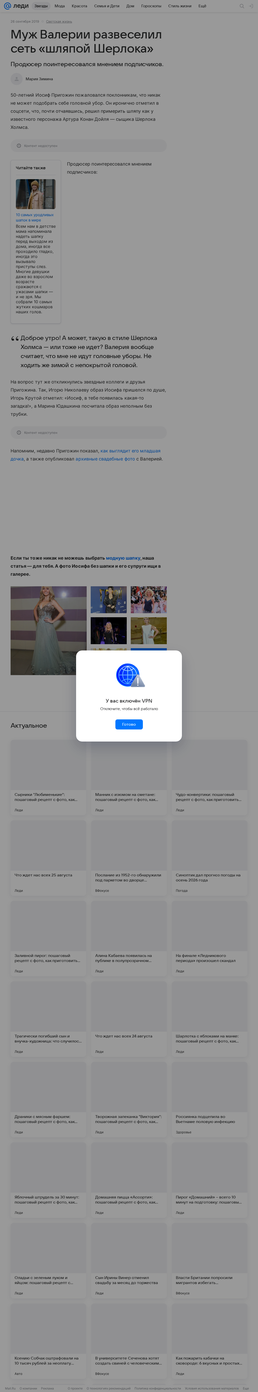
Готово (129, 724)
